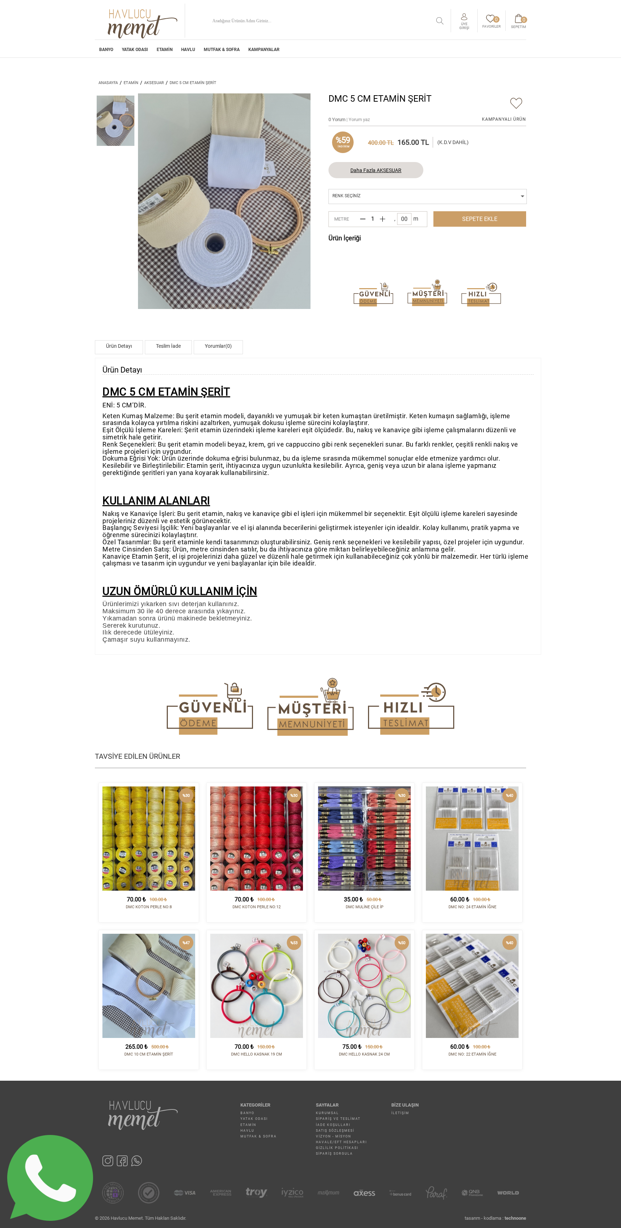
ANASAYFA (108, 82)
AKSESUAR (154, 82)
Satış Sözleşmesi (335, 1130)
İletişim (400, 1113)
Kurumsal (327, 1113)
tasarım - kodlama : (495, 1218)
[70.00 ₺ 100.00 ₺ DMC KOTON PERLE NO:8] (148, 838)
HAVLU (188, 49)
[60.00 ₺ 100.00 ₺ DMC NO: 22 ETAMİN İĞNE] (472, 986)
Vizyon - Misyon (333, 1136)
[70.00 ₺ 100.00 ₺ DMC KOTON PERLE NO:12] (256, 838)
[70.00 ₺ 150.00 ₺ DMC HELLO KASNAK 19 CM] (256, 986)
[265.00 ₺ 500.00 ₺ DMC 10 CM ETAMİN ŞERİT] (148, 986)
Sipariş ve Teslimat (338, 1119)
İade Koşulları (333, 1125)
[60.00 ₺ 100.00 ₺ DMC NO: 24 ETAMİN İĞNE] (472, 838)
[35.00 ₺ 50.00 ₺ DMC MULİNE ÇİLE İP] (364, 838)
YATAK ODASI (135, 49)
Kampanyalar (264, 49)
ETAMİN (164, 49)
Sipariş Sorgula (334, 1153)
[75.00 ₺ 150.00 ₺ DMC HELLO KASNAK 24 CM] (364, 986)
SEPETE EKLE (479, 219)
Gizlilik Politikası (337, 1148)
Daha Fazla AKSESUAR (375, 170)
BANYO (106, 49)
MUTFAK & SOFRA (222, 49)
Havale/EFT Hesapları (341, 1142)
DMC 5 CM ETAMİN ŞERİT (193, 82)
